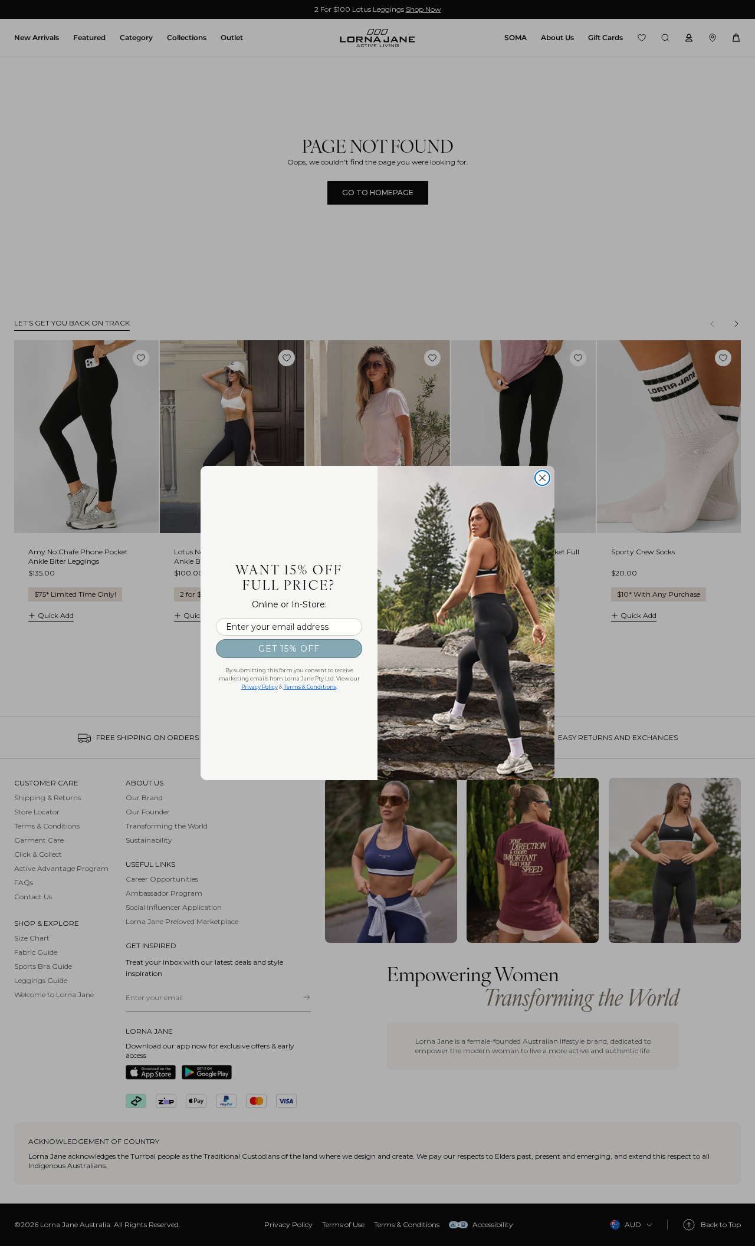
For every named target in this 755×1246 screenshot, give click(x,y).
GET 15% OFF (289, 648)
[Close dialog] (542, 478)
